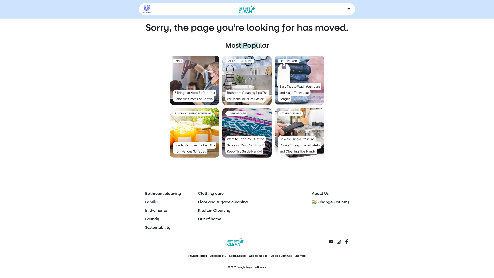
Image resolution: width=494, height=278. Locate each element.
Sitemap (300, 256)
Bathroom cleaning (163, 193)
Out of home (209, 219)
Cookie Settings (281, 256)
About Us (320, 193)
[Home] (247, 9)
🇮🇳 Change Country (330, 202)
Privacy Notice (197, 256)
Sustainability (157, 227)
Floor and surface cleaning (223, 202)
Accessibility (218, 256)
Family (151, 202)
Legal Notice (237, 256)
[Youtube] (331, 242)
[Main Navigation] (349, 9)
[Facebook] (346, 242)
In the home (156, 210)
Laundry (153, 219)
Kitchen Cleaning (214, 210)
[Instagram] (339, 242)
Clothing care (211, 193)
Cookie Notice (258, 256)
